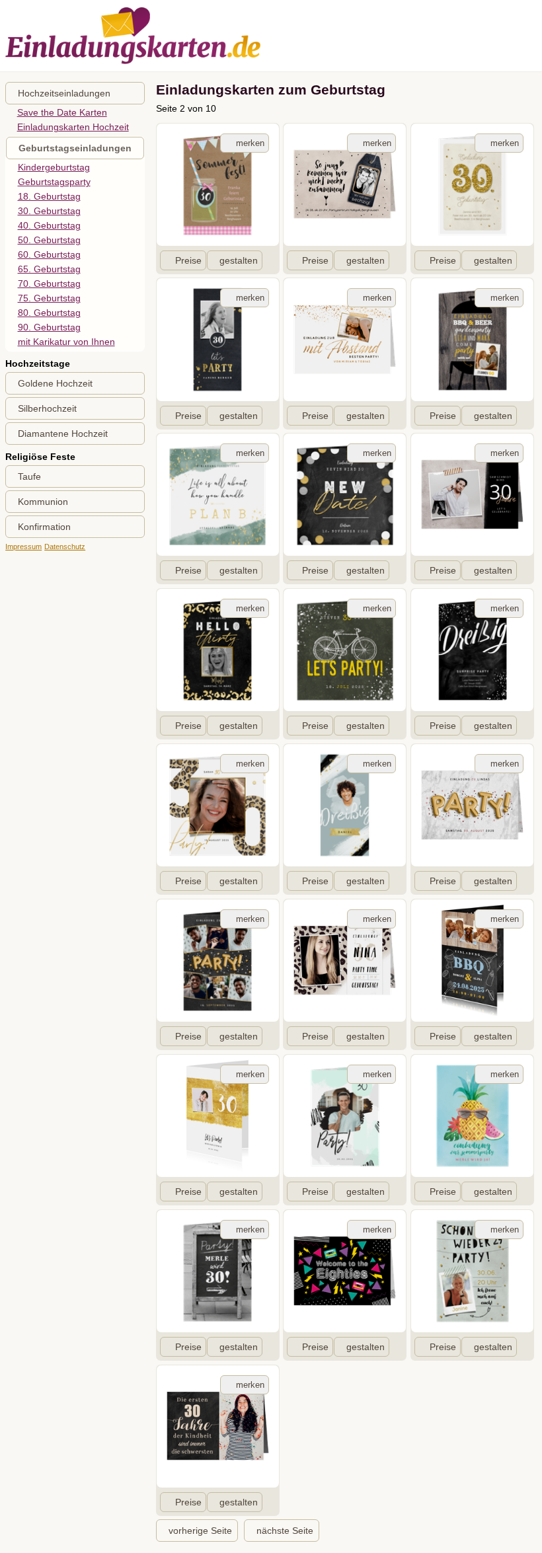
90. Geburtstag (49, 327)
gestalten (238, 260)
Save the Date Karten (62, 112)
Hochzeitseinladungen (64, 93)
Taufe (29, 476)
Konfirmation (44, 526)
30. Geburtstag (49, 211)
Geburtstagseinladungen (75, 148)
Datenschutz (64, 546)
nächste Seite (284, 1530)
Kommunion (43, 501)
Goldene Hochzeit (55, 383)
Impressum (23, 546)
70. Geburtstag (49, 283)
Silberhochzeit (47, 408)
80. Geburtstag (49, 312)
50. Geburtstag (49, 240)
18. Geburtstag (49, 196)
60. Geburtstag (49, 254)
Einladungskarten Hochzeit (73, 127)
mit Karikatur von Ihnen (66, 341)
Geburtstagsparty (54, 181)
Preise (188, 260)
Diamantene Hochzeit (63, 433)
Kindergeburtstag (54, 167)
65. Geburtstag (49, 269)
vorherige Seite (200, 1530)
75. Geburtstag (49, 298)
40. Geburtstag (49, 225)
